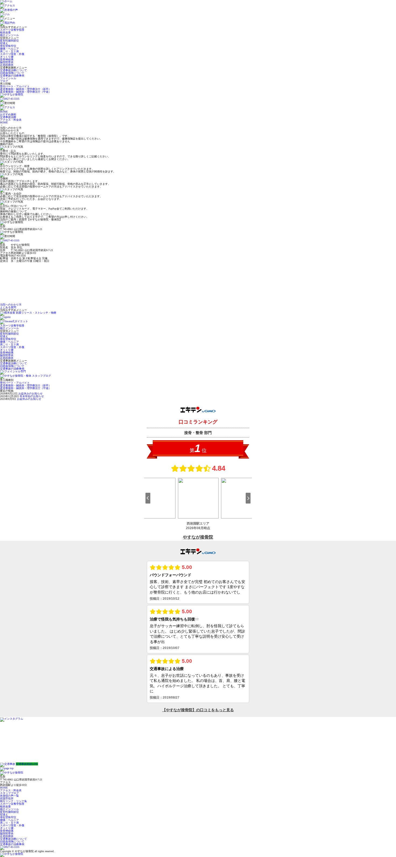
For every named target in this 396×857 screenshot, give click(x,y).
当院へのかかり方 (11, 304)
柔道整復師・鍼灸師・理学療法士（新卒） (25, 89)
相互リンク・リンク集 (13, 801)
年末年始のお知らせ (32, 396)
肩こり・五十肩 (9, 51)
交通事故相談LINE (27, 763)
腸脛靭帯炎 (6, 62)
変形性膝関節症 (9, 40)
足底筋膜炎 (6, 64)
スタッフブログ (9, 793)
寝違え (4, 43)
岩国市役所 (6, 798)
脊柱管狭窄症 (8, 45)
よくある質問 (8, 307)
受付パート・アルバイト (15, 86)
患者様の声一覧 (9, 795)
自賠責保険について (12, 72)
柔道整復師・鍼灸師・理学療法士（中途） (25, 91)
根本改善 (5, 32)
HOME (4, 122)
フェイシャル (8, 78)
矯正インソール (9, 35)
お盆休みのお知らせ (30, 393)
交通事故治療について (13, 70)
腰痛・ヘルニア (9, 48)
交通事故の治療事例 (12, 75)
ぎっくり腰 (6, 56)
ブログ (4, 80)
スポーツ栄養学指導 (12, 29)
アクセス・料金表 (11, 790)
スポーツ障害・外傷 (12, 54)
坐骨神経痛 (6, 59)
